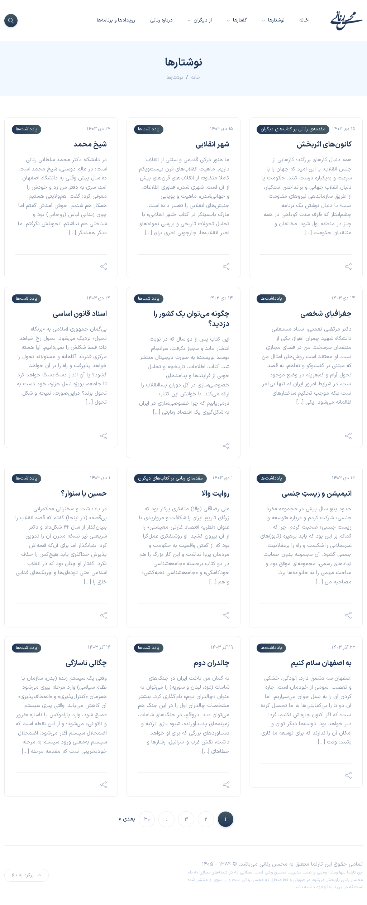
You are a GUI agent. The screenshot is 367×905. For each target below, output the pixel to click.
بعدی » (127, 819)
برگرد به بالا (23, 875)
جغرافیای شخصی (326, 314)
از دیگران (202, 20)
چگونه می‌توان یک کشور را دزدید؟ (191, 319)
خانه (304, 20)
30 (147, 819)
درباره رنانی (161, 20)
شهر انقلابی (212, 144)
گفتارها (239, 20)
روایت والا (215, 493)
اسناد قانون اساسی (80, 314)
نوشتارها (276, 20)
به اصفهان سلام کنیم (321, 663)
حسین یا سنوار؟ (84, 493)
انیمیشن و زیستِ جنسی (317, 493)
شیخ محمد (90, 144)
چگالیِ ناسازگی (86, 663)
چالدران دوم (211, 663)
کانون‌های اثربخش (324, 144)
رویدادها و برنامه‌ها (116, 20)
